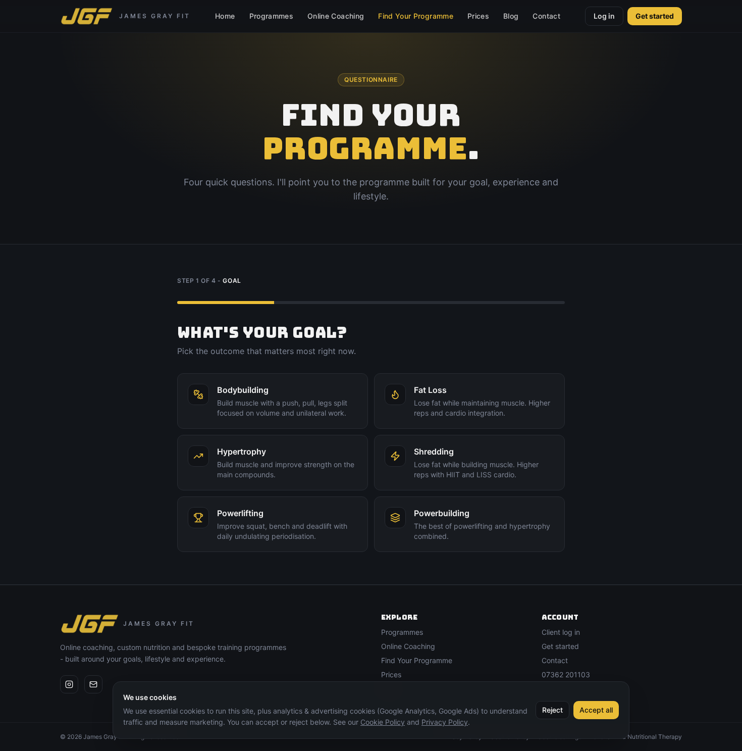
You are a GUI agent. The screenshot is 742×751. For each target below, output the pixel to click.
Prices (478, 16)
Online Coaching (335, 16)
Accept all (596, 710)
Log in (604, 16)
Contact (546, 16)
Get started (654, 16)
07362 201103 (566, 674)
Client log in (561, 632)
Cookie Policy (382, 722)
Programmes (271, 16)
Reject (552, 710)
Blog (510, 16)
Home (225, 16)
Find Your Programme (415, 16)
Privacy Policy (444, 722)
